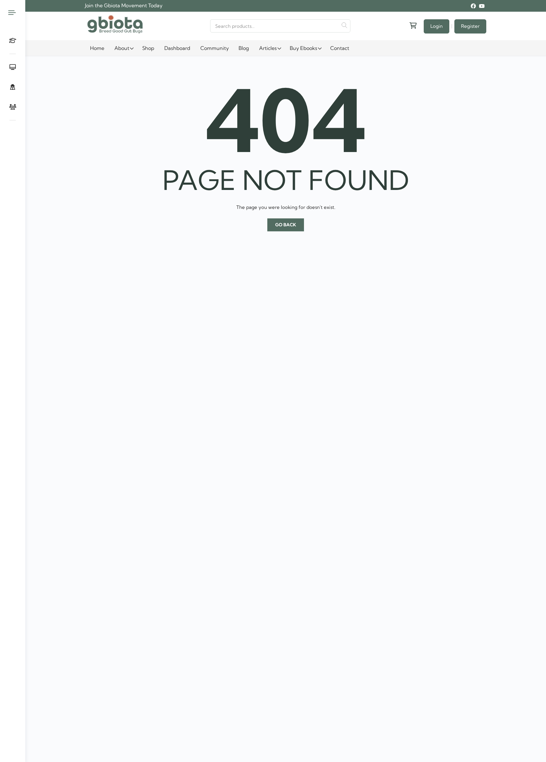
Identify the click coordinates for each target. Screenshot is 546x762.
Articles (268, 48)
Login (436, 26)
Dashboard (177, 48)
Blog (244, 48)
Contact (339, 48)
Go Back (285, 225)
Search (344, 25)
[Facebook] (473, 6)
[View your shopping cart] (412, 26)
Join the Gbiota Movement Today (123, 5)
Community (214, 48)
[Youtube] (482, 6)
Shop (148, 48)
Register (470, 26)
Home (97, 48)
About (121, 48)
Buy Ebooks (303, 48)
